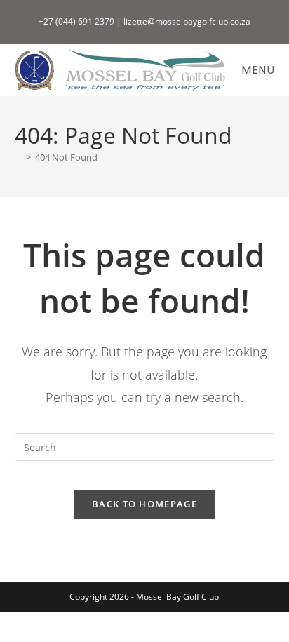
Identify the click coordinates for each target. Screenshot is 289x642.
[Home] (18, 157)
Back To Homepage (144, 503)
